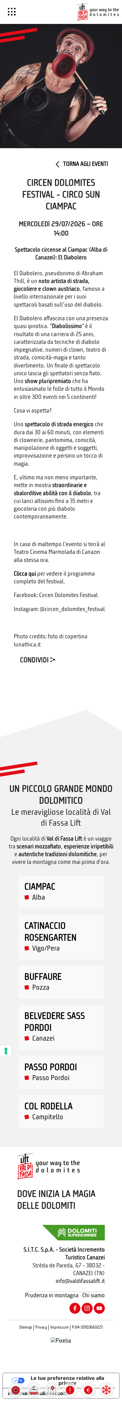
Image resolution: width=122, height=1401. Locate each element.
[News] (70, 1390)
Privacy (41, 1328)
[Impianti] (33, 1390)
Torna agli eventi (85, 164)
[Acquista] (88, 1390)
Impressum (59, 1328)
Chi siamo (93, 1296)
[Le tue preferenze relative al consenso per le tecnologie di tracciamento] (6, 1051)
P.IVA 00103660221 (87, 1328)
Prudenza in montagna (52, 1296)
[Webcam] (15, 1390)
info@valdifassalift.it (80, 1282)
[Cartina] (52, 1390)
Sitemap (25, 1328)
